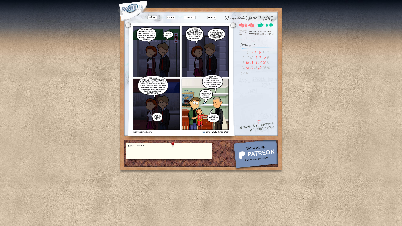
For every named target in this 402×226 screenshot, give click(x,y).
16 (247, 62)
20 (264, 62)
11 (256, 57)
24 (251, 67)
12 (260, 57)
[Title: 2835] (180, 132)
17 (251, 62)
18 (255, 62)
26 (260, 67)
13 (264, 57)
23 (247, 67)
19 (260, 62)
